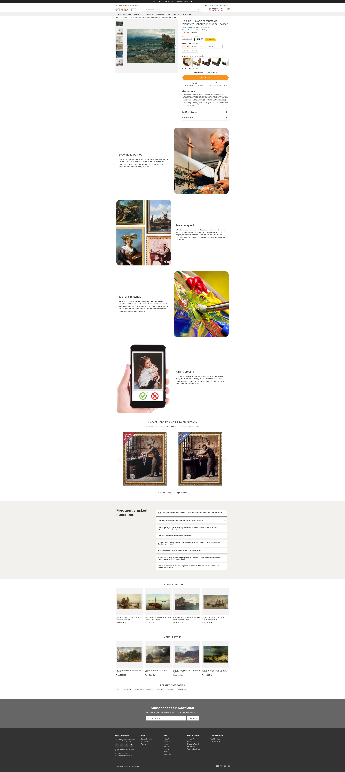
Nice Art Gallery (128, 9)
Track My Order (215, 739)
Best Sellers (145, 741)
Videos (166, 751)
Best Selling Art (174, 14)
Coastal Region (127, 689)
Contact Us (190, 739)
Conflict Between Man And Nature (144, 689)
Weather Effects (182, 689)
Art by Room (149, 14)
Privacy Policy (191, 746)
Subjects (137, 14)
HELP (127, 6)
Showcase (187, 14)
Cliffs (117, 689)
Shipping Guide (215, 741)
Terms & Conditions (193, 749)
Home (116, 17)
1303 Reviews (193, 32)
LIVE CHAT (135, 6)
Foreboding (160, 689)
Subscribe (193, 718)
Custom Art (160, 14)
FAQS (189, 741)
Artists (118, 14)
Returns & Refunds (193, 744)
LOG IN (228, 6)
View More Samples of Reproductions (172, 493)
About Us (167, 739)
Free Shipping (216, 9)
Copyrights (167, 754)
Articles (166, 749)
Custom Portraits (146, 739)
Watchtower (170, 689)
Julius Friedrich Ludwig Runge (128, 17)
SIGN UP (222, 6)
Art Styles (127, 14)
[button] (126, 46)
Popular (143, 744)
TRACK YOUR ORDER (211, 6)
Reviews (167, 746)
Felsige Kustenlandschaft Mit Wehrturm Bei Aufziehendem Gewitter (157, 17)
